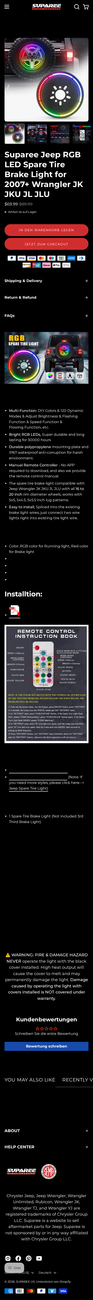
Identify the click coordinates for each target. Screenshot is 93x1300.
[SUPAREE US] (46, 7)
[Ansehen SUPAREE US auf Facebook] (18, 1258)
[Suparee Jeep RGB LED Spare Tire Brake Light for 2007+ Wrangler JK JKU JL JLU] (15, 134)
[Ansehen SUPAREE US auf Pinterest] (28, 1258)
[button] (76, 7)
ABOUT (12, 1130)
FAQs (10, 316)
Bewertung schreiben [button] (46, 1046)
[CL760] (14, 611)
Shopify (65, 1281)
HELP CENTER (19, 1146)
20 (38, 770)
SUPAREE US (25, 1281)
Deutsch (45, 1272)
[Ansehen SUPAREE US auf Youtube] (39, 1258)
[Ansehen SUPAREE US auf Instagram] (8, 1258)
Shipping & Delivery (23, 281)
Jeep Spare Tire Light (28, 788)
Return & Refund (20, 297)
